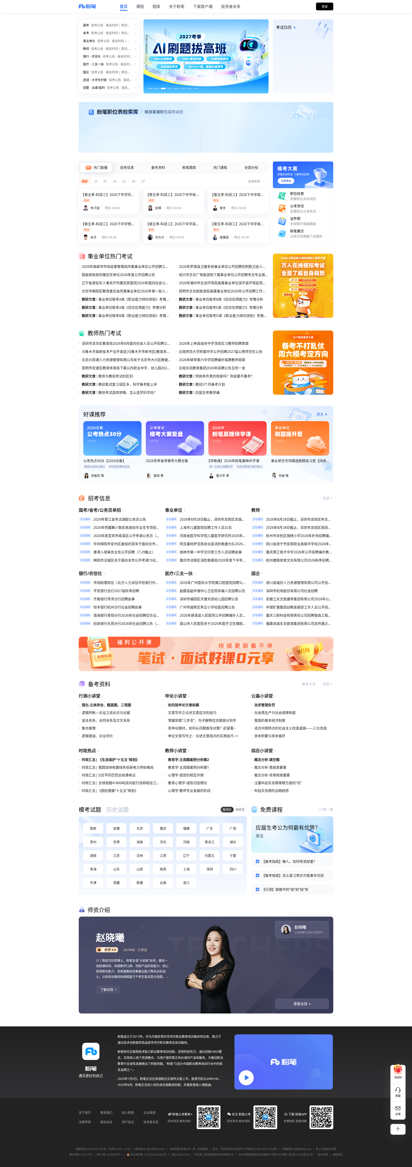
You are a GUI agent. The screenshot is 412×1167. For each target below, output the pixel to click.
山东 (116, 869)
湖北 (233, 842)
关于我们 (85, 1112)
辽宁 (186, 855)
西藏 (116, 882)
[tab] (96, 167)
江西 (163, 855)
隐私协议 (106, 1122)
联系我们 (106, 1112)
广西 (233, 828)
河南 (186, 842)
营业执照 (323, 1154)
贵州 (93, 842)
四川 (233, 869)
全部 (325, 498)
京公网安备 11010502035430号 (148, 1154)
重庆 (163, 828)
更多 (320, 414)
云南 (163, 882)
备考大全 (309, 684)
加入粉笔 (128, 1112)
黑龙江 (209, 842)
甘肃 (116, 842)
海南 (140, 842)
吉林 (140, 855)
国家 (93, 828)
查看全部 (300, 1003)
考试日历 (284, 27)
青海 (93, 869)
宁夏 (233, 855)
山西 (140, 869)
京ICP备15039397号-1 (109, 1154)
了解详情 (106, 989)
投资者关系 (151, 1122)
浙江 (186, 882)
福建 (186, 828)
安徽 (116, 828)
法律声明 (85, 1122)
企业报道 (149, 1112)
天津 (93, 882)
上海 (186, 869)
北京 (140, 828)
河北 (163, 842)
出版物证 (338, 1154)
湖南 (93, 855)
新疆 (140, 882)
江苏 (116, 855)
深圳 (209, 869)
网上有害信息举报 (326, 1149)
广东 (209, 828)
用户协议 (128, 1122)
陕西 (163, 869)
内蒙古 (209, 855)
